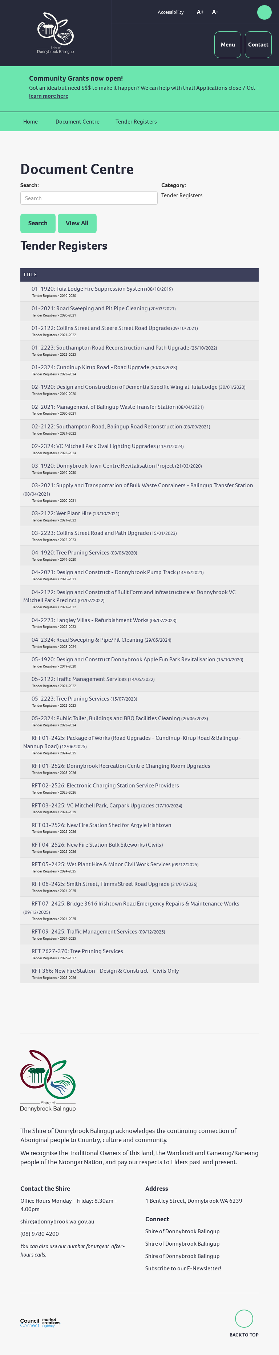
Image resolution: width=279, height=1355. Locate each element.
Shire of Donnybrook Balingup (182, 1231)
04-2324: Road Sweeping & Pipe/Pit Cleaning (101, 640)
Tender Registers (136, 121)
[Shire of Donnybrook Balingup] (48, 1080)
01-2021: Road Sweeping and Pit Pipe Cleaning (104, 308)
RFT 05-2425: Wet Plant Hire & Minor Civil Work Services (115, 864)
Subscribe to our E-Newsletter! (183, 1268)
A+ (200, 12)
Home (30, 121)
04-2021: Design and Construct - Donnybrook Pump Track (118, 572)
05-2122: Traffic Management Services (93, 679)
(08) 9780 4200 (39, 1234)
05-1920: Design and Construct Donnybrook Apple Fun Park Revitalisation (137, 659)
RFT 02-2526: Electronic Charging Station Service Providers (105, 785)
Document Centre (78, 121)
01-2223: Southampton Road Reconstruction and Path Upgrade (124, 347)
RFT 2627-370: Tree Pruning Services (77, 951)
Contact (258, 44)
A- (215, 12)
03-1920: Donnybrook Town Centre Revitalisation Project (117, 465)
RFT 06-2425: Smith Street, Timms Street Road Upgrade (115, 884)
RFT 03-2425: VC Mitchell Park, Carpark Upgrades (107, 805)
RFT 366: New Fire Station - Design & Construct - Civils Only (105, 971)
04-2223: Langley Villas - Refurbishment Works (104, 620)
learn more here (48, 96)
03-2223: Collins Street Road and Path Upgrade (104, 533)
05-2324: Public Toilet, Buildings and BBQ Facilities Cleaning (120, 718)
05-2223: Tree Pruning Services (84, 698)
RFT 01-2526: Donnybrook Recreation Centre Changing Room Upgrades (121, 766)
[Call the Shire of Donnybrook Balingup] (235, 12)
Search (38, 223)
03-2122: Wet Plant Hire (76, 513)
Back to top (244, 1334)
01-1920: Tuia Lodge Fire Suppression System (102, 289)
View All (77, 223)
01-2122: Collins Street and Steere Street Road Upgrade (115, 328)
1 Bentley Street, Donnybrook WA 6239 (193, 1201)
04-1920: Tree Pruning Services (84, 552)
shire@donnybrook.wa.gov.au (57, 1221)
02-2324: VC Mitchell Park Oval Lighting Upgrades (108, 446)
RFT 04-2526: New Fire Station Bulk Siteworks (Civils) (97, 844)
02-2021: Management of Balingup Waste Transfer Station (118, 407)
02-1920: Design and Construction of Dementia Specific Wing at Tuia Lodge (139, 387)
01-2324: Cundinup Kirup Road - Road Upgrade (104, 367)
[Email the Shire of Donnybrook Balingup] (248, 12)
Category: (173, 185)
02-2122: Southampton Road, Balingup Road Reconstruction (121, 426)
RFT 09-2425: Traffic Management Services (98, 931)
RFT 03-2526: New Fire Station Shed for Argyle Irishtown (101, 825)
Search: (29, 185)
